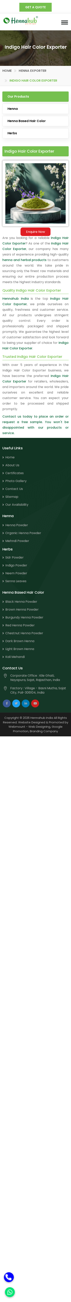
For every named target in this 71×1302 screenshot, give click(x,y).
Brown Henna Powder (22, 609)
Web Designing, (39, 727)
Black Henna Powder (21, 601)
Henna (12, 108)
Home (7, 70)
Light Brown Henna (19, 649)
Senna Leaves (15, 581)
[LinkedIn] (26, 703)
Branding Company (44, 731)
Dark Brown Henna (19, 641)
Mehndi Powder (17, 541)
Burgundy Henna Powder (24, 617)
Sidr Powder (14, 557)
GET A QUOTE (35, 7)
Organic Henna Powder (23, 533)
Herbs (12, 133)
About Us (12, 465)
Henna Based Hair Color (26, 121)
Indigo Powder (16, 565)
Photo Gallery (16, 481)
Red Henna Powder (20, 625)
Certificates (14, 473)
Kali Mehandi (15, 657)
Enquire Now (35, 231)
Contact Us (14, 489)
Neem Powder (16, 573)
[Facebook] (7, 703)
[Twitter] (16, 703)
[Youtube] (35, 703)
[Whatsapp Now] (10, 1292)
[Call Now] (9, 1274)
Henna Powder (16, 525)
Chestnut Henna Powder (24, 633)
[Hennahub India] (20, 20)
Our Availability (16, 504)
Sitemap (11, 496)
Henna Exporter (32, 70)
